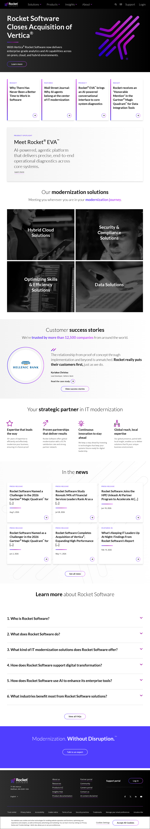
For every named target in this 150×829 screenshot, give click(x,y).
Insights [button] (70, 4)
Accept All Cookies (125, 822)
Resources (56, 783)
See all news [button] (75, 573)
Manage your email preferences (117, 812)
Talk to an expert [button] (75, 752)
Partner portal (86, 779)
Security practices (82, 812)
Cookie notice (53, 812)
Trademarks (97, 812)
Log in (136, 780)
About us (56, 779)
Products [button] (52, 4)
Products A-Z (57, 787)
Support (130, 4)
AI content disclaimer (89, 796)
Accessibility (39, 812)
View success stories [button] (75, 389)
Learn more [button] (16, 64)
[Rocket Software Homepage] (11, 4)
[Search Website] (115, 4)
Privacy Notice (26, 812)
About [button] (86, 4)
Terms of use (67, 812)
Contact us (84, 792)
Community (85, 783)
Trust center (11, 812)
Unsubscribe (138, 812)
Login (142, 4)
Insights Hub (57, 792)
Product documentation (62, 796)
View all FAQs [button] (75, 716)
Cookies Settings (103, 822)
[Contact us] (121, 4)
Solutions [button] (33, 4)
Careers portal (86, 787)
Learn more (19, 172)
